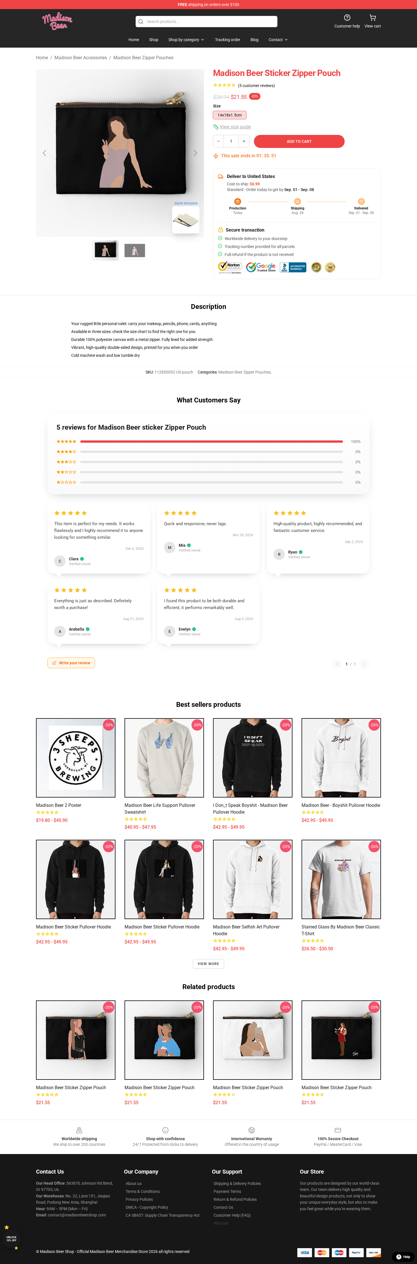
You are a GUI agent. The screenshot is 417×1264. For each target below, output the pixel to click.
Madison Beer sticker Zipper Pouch (71, 1087)
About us (134, 1183)
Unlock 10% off (11, 1239)
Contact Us (223, 1207)
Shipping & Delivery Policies (237, 1183)
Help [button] (406, 1257)
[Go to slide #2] (134, 250)
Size (217, 106)
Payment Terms (227, 1191)
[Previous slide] (45, 153)
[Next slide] (195, 153)
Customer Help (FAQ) (232, 1215)
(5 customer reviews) (256, 85)
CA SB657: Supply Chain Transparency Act (163, 1215)
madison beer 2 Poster (58, 805)
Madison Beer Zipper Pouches (143, 57)
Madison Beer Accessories (80, 57)
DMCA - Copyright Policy (147, 1207)
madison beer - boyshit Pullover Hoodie (341, 805)
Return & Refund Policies (235, 1199)
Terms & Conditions (143, 1191)
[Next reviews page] (364, 664)
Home (42, 57)
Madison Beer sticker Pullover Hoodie (73, 927)
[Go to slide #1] (105, 250)
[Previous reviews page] (337, 664)
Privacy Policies (139, 1199)
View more (209, 964)
